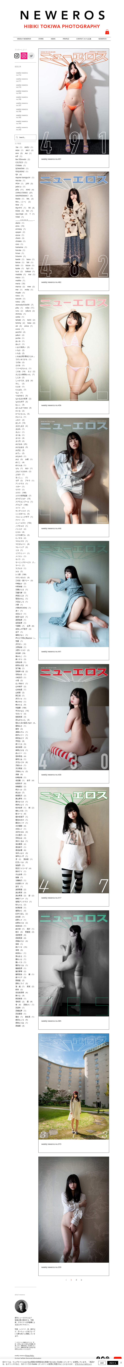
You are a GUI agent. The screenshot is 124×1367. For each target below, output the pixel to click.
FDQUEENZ (22, 171)
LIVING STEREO (24, 193)
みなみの (21, 456)
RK (31, 208)
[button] (107, 31)
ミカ (20, 550)
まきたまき (22, 426)
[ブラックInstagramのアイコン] (16, 55)
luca (20, 271)
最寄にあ (21, 759)
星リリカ (21, 744)
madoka (21, 274)
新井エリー (22, 735)
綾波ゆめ (21, 926)
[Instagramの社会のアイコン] (24, 55)
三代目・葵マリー (25, 580)
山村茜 (20, 692)
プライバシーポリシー (83, 1364)
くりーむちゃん (24, 368)
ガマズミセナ (23, 499)
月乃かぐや (22, 762)
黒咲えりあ (22, 1023)
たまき (20, 386)
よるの (20, 474)
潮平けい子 (22, 856)
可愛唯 (20, 626)
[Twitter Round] (103, 1358)
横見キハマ (22, 823)
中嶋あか (21, 583)
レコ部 (21, 574)
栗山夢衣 (21, 799)
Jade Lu (21, 187)
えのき (20, 365)
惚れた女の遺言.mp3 (26, 723)
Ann (20, 153)
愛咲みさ (21, 726)
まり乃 (20, 441)
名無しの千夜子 (24, 629)
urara (20, 329)
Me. (31, 199)
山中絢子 (21, 686)
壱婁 (20, 641)
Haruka (21, 180)
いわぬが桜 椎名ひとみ (26, 356)
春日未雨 (21, 747)
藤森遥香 (21, 968)
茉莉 (20, 944)
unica (29, 326)
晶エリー (21, 753)
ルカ (20, 571)
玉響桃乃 (21, 880)
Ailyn (20, 150)
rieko (30, 308)
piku (20, 308)
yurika (20, 338)
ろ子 (20, 480)
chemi (20, 238)
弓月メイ (21, 714)
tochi (31, 320)
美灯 (31, 929)
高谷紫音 (21, 1014)
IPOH (20, 184)
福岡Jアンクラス (24, 902)
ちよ (20, 393)
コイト (20, 508)
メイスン (21, 556)
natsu (21, 302)
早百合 (20, 741)
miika (29, 290)
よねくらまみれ (24, 471)
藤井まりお (22, 965)
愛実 (20, 729)
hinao (20, 253)
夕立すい (21, 644)
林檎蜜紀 (21, 786)
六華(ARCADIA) (24, 608)
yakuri (20, 335)
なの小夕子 (22, 402)
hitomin (21, 256)
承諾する (112, 1363)
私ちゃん (21, 905)
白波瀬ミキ (22, 883)
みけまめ (22, 444)
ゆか (29, 468)
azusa (20, 235)
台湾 (31, 626)
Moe (20, 205)
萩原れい (21, 953)
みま (20, 459)
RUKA (20, 211)
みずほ (20, 450)
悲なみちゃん (23, 720)
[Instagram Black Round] (107, 1358)
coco (20, 244)
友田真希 (21, 623)
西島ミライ (22, 983)
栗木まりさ (22, 802)
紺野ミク (21, 920)
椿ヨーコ (21, 814)
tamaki (21, 320)
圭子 (20, 632)
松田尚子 (21, 783)
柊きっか (21, 789)
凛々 (20, 611)
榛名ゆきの (22, 820)
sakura (30, 311)
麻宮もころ (22, 1020)
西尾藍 (20, 980)
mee (31, 287)
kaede (20, 259)
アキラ (30, 480)
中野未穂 (21, 586)
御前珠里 (21, 717)
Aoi (28, 153)
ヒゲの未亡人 (23, 535)
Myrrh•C (21, 208)
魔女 (20, 1017)
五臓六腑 (21, 593)
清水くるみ (22, 841)
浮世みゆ (21, 838)
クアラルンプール (25, 502)
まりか (20, 438)
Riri (30, 211)
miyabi (21, 293)
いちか (20, 350)
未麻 (20, 774)
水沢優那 (21, 826)
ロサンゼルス (23, 577)
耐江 (20, 932)
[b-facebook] (98, 1358)
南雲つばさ (22, 617)
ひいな (20, 411)
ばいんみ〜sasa (24, 408)
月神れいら (22, 771)
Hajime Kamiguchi (25, 177)
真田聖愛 (21, 889)
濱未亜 (28, 859)
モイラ (20, 559)
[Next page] (81, 1280)
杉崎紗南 (21, 777)
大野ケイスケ (23, 650)
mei (19, 290)
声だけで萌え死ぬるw (26, 638)
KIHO (30, 190)
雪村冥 (20, 1002)
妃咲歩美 (21, 662)
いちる (20, 353)
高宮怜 (20, 1008)
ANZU (29, 147)
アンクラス (22, 483)
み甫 (29, 459)
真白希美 (21, 895)
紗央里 (20, 917)
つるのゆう (22, 396)
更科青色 (21, 756)
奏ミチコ (21, 659)
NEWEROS (64, 15)
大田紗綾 (21, 647)
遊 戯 (20, 986)
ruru (20, 311)
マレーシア (22, 547)
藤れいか (21, 959)
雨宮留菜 (21, 998)
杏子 (31, 780)
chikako (21, 241)
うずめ (20, 362)
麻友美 (30, 1017)
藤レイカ (21, 962)
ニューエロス (24, 523)
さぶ (32, 371)
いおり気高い (23, 347)
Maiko (20, 199)
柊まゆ (20, 792)
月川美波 (21, 768)
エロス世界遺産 (24, 496)
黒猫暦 (20, 1026)
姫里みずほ (22, 665)
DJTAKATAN (22, 168)
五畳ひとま (22, 589)
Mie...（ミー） (24, 202)
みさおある (22, 447)
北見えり (21, 614)
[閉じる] (121, 1363)
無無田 (20, 865)
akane (20, 223)
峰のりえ (21, 705)
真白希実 (21, 892)
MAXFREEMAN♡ (25, 196)
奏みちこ (21, 656)
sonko (20, 317)
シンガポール (23, 514)
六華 (20, 605)
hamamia (22, 247)
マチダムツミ (23, 544)
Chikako (21, 165)
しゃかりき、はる (25, 380)
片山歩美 (21, 874)
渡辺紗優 (21, 850)
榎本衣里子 (22, 817)
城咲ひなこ (22, 635)
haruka (21, 250)
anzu (20, 226)
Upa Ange (22, 214)
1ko (19, 147)
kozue (30, 265)
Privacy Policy (29, 1355)
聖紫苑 (30, 932)
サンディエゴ (23, 511)
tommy (21, 323)
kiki (30, 262)
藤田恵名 (21, 974)
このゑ (21, 371)
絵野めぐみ (22, 923)
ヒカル (20, 532)
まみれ (20, 429)
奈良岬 (21, 653)
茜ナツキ (22, 947)
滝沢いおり (22, 853)
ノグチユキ (22, 526)
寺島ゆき (21, 674)
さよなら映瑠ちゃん (26, 374)
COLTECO (22, 162)
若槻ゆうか (22, 941)
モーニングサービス (26, 562)
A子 (19, 156)
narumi (21, 299)
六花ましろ (22, 602)
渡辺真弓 (21, 847)
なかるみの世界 (24, 399)
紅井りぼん (22, 914)
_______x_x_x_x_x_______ (26, 220)
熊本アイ (21, 871)
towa (31, 323)
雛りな (20, 995)
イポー (20, 486)
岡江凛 (20, 696)
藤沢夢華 (21, 971)
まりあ (20, 435)
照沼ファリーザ (24, 868)
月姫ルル (21, 765)
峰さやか (21, 702)
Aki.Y (30, 150)
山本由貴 (21, 689)
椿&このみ (22, 811)
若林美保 (21, 938)
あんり (20, 344)
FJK (19, 174)
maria (21, 283)
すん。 (20, 383)
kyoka (20, 268)
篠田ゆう (21, 911)
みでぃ (20, 453)
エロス (21, 493)
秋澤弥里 (21, 908)
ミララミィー (23, 553)
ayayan (21, 232)
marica (21, 287)
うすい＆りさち (24, 359)
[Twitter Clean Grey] (31, 55)
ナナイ (20, 520)
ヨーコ (20, 565)
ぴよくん (21, 417)
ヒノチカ (21, 538)
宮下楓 (20, 668)
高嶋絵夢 (21, 1011)
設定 (102, 1363)
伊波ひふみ (22, 596)
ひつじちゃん (23, 414)
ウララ (20, 490)
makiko (21, 280)
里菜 (31, 986)
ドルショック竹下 (25, 517)
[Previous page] (66, 1280)
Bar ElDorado (23, 159)
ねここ (20, 405)
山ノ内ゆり (22, 683)
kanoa (20, 262)
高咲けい (29, 1005)
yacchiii (21, 332)
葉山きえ (21, 956)
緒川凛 (20, 929)
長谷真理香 (22, 992)
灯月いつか (22, 862)
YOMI (20, 217)
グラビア (22, 505)
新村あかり (22, 738)
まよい (20, 432)
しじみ (20, 377)
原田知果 (21, 620)
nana (20, 296)
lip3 (30, 268)
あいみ (20, 341)
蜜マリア (21, 977)
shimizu (21, 314)
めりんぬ (21, 465)
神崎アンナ (22, 899)
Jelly (20, 190)
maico (20, 277)
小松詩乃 (21, 677)
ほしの (21, 423)
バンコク (21, 529)
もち (20, 468)
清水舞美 (21, 844)
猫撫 (20, 877)
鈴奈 (20, 989)
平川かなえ (23, 711)
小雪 (20, 680)
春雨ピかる (22, 750)
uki (19, 326)
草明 (20, 950)
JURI (30, 184)
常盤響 (21, 708)
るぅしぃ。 (22, 477)
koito (20, 265)
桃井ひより (22, 805)
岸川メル (21, 699)
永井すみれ (22, 832)
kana (31, 259)
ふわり (20, 420)
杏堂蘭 (20, 780)
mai (32, 274)
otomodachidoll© (25, 305)
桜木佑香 (21, 808)
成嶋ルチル (22, 732)
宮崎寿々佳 (22, 671)
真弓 (20, 886)
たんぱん (21, 390)
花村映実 (21, 935)
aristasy (21, 229)
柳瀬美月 (21, 796)
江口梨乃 (21, 835)
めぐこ (20, 462)
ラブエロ (21, 568)
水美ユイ (21, 829)
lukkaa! (30, 271)
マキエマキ (22, 541)
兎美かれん (22, 599)
